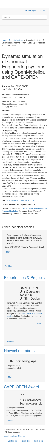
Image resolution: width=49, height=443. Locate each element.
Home (4, 40)
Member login (30, 10)
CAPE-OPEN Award (21, 386)
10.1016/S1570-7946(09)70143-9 (20, 200)
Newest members (19, 350)
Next (10, 266)
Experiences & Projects (24, 277)
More (8, 251)
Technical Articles (16, 40)
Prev (6, 266)
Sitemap (21, 436)
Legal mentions (10, 436)
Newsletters (25, 440)
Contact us (12, 440)
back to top (38, 440)
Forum (42, 10)
